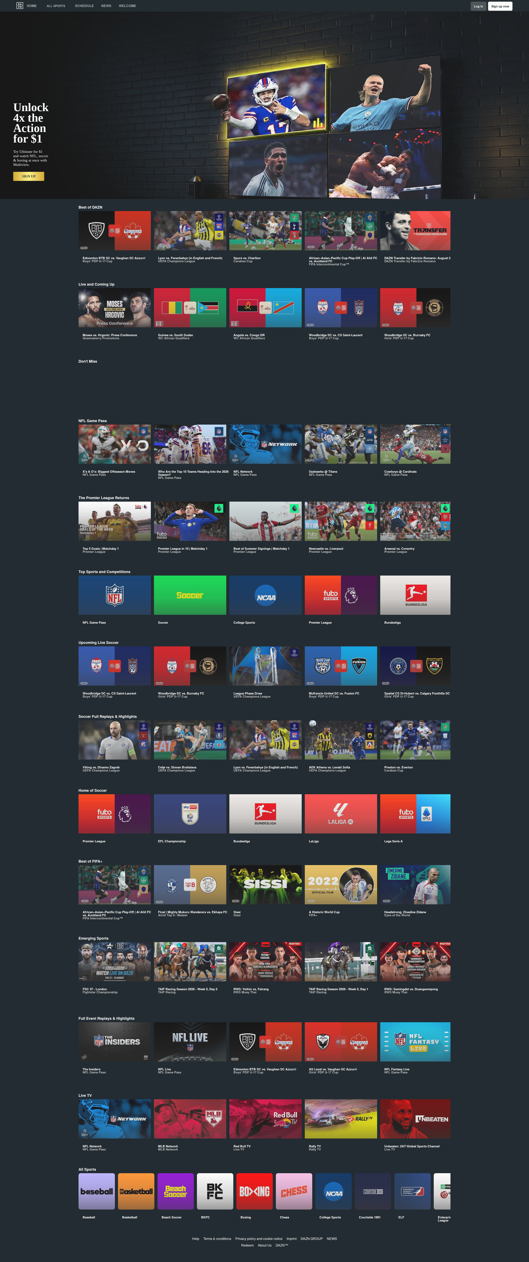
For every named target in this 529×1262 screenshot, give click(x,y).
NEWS (332, 1238)
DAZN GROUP (312, 1238)
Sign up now (500, 6)
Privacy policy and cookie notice (258, 1238)
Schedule (84, 5)
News (106, 5)
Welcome (127, 5)
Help (195, 1238)
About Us (265, 1245)
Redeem (247, 1245)
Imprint (292, 1238)
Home (32, 5)
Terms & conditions (217, 1238)
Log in (478, 6)
